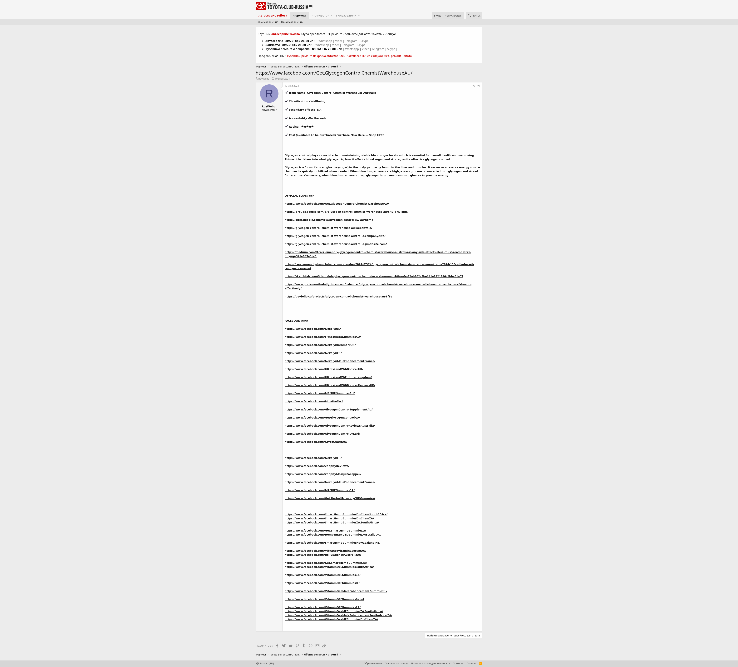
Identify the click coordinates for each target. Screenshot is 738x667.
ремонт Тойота (401, 56)
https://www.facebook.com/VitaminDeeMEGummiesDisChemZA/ (331, 619)
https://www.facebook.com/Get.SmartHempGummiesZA (325, 530)
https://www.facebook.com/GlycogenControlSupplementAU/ (329, 409)
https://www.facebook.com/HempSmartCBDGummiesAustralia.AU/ (333, 534)
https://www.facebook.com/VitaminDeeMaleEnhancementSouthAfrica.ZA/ (338, 615)
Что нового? (320, 15)
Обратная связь (373, 663)
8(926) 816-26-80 (297, 41)
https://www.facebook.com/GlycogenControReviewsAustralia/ (330, 425)
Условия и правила (396, 663)
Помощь (458, 663)
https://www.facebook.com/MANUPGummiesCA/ (320, 490)
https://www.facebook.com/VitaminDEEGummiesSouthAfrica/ (329, 567)
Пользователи (346, 15)
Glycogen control (297, 155)
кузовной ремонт (299, 56)
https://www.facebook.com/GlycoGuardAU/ (316, 442)
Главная (471, 663)
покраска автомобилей (329, 56)
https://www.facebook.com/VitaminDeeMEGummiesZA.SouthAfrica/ (334, 611)
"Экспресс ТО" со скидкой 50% (368, 56)
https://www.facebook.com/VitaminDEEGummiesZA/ (323, 575)
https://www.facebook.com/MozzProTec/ (314, 401)
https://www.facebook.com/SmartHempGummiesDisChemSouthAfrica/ (336, 514)
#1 (478, 85)
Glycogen (291, 167)
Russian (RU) (266, 663)
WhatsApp (325, 41)
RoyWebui (264, 78)
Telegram (351, 41)
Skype (365, 41)
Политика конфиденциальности (430, 663)
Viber (338, 41)
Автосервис (274, 41)
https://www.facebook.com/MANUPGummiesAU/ (320, 393)
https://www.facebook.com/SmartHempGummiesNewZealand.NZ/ (333, 542)
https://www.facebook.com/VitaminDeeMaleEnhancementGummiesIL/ (336, 591)
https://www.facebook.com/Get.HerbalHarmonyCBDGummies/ (330, 498)
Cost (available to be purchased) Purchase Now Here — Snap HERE (336, 135)
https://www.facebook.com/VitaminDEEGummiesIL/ (322, 583)
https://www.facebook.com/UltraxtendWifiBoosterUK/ (324, 369)
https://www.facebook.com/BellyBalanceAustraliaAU (323, 555)
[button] (331, 15)
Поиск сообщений (292, 22)
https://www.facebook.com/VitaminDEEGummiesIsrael (324, 599)
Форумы (299, 15)
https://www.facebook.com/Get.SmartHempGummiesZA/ (326, 563)
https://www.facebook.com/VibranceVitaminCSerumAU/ (325, 550)
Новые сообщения (267, 22)
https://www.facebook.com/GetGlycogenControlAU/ (322, 417)
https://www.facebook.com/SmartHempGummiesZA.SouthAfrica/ (332, 522)
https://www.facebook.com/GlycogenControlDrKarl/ (322, 433)
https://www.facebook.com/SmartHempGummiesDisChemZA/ (329, 518)
